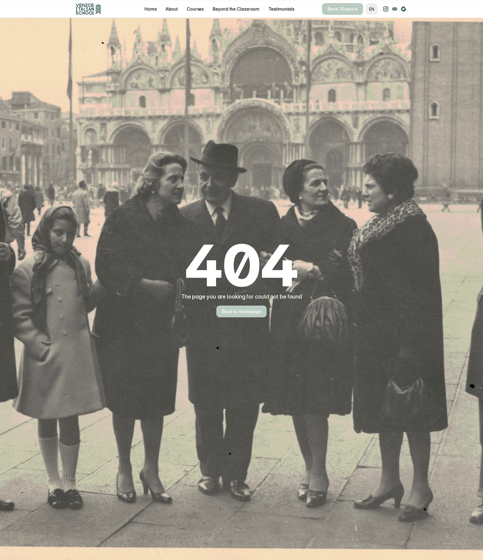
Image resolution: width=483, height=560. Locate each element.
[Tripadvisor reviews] (394, 8)
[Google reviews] (403, 8)
